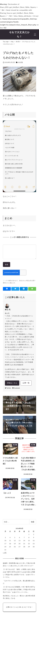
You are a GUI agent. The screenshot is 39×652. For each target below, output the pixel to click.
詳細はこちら (12, 383)
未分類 (20, 62)
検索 (32, 522)
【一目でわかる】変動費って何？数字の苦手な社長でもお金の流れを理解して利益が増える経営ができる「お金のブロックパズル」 (19, 589)
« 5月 (5, 552)
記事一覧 (26, 383)
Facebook (17, 388)
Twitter (8, 388)
